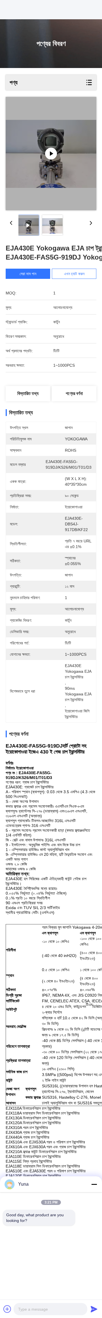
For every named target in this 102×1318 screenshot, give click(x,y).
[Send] (94, 1309)
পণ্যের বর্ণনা (74, 393)
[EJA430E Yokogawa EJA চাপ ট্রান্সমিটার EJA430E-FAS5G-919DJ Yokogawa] (51, 153)
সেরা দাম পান (28, 273)
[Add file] (7, 1309)
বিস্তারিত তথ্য (28, 393)
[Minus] (94, 1184)
